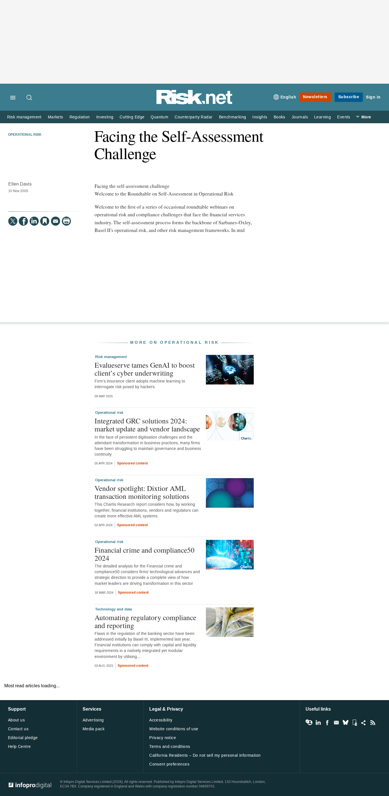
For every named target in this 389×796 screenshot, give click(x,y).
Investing (105, 117)
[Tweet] (12, 221)
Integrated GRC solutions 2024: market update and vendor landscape (147, 425)
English (288, 97)
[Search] (29, 97)
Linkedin (318, 722)
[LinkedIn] (34, 221)
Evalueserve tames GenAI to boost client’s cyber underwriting (145, 369)
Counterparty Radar (193, 117)
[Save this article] (44, 221)
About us (16, 720)
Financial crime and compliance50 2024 (145, 554)
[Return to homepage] (194, 103)
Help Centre (19, 746)
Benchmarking (232, 117)
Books (279, 117)
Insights (259, 117)
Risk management (24, 117)
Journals (300, 117)
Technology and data (113, 609)
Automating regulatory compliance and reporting (145, 621)
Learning (322, 117)
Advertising (93, 720)
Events (343, 117)
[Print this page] (66, 221)
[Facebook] (23, 221)
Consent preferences (169, 764)
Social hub (363, 722)
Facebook (327, 722)
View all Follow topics (309, 722)
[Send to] (55, 221)
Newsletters (315, 97)
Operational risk (25, 135)
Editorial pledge (23, 738)
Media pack (94, 729)
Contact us (18, 729)
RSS (372, 722)
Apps (354, 722)
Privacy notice (162, 738)
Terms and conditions (169, 746)
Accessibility (160, 720)
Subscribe (348, 97)
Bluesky (345, 722)
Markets (55, 117)
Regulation (79, 117)
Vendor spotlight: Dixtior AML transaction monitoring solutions (142, 492)
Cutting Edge (132, 117)
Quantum (159, 117)
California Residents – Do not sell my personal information (205, 755)
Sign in (373, 97)
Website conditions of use (173, 729)
